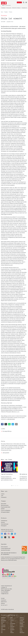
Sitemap (3, 603)
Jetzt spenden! (6, 452)
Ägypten (2, 619)
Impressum (3, 600)
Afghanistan (3, 617)
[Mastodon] (15, 534)
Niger (11, 631)
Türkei (21, 629)
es (5, 605)
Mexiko (11, 625)
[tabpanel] (9, 472)
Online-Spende (4, 546)
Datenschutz (4, 601)
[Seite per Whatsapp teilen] (9, 424)
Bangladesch (3, 620)
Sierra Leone (22, 622)
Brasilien (2, 622)
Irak (1, 631)
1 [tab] (12, 485)
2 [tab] (13, 485)
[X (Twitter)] (9, 537)
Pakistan (12, 632)
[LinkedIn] (12, 534)
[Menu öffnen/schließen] (25, 2)
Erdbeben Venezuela (6, 7)
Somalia (21, 623)
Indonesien (3, 629)
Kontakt (2, 598)
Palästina (21, 617)
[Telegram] (2, 537)
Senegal (21, 620)
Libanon (11, 620)
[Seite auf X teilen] (6, 424)
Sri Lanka (21, 625)
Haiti (2, 628)
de (1, 605)
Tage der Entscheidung (6, 474)
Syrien (21, 628)
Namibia (12, 628)
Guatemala (3, 626)
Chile (3, 441)
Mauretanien (12, 623)
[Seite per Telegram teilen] (13, 424)
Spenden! (19, 2)
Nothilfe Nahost (16, 7)
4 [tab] (17, 485)
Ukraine (21, 631)
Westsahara (22, 632)
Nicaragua (12, 629)
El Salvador (3, 625)
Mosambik (12, 626)
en (3, 605)
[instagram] (8, 534)
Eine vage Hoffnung (7, 431)
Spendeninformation (5, 550)
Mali (11, 622)
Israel (11, 617)
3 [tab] (15, 485)
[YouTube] (13, 537)
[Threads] (5, 537)
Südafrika (21, 626)
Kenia (11, 619)
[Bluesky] (2, 534)
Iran (2, 632)
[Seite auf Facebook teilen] (2, 424)
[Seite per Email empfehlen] (16, 424)
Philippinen (22, 619)
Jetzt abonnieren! (11, 419)
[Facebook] (5, 534)
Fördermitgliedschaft (5, 548)
